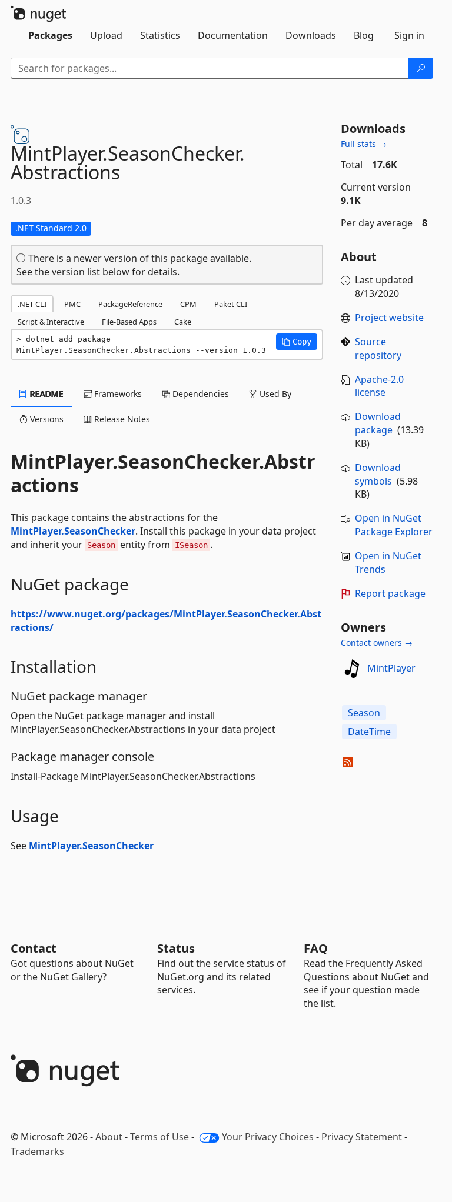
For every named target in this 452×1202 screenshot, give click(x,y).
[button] (296, 341)
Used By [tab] (274, 393)
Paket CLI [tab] (230, 304)
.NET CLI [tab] (32, 304)
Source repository (378, 348)
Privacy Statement (361, 1136)
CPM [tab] (188, 304)
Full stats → (364, 143)
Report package (390, 593)
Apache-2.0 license (379, 386)
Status (176, 948)
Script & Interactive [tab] (51, 321)
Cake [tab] (182, 321)
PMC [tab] (72, 304)
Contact (33, 948)
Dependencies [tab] (199, 393)
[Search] (420, 68)
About (108, 1136)
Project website (389, 317)
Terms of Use (159, 1136)
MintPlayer (391, 668)
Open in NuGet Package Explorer (394, 525)
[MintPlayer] (352, 668)
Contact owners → (377, 642)
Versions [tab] (46, 419)
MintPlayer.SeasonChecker (73, 531)
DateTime (369, 731)
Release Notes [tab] (121, 419)
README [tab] (46, 393)
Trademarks (37, 1151)
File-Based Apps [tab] (129, 321)
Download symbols (378, 474)
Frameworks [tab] (117, 393)
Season (364, 712)
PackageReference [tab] (130, 304)
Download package (378, 423)
